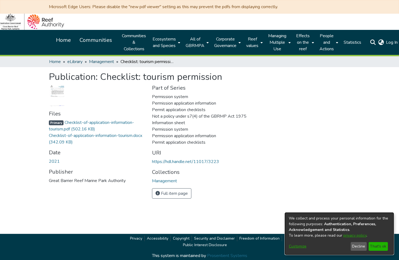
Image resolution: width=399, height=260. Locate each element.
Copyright (181, 238)
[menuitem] (165, 42)
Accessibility (157, 238)
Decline (358, 246)
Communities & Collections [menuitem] (134, 42)
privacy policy (354, 235)
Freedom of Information (259, 238)
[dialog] (339, 234)
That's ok (378, 246)
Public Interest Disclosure (205, 245)
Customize (297, 246)
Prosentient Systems (227, 256)
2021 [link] (54, 161)
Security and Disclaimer (214, 238)
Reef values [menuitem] (252, 42)
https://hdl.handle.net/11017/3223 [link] (185, 162)
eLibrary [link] (75, 62)
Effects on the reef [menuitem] (303, 42)
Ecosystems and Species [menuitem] (164, 42)
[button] (372, 42)
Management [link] (101, 62)
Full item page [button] (174, 193)
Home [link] (55, 62)
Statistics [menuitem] (352, 42)
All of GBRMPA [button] (195, 42)
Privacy (136, 238)
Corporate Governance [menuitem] (225, 42)
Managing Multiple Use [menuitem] (277, 42)
